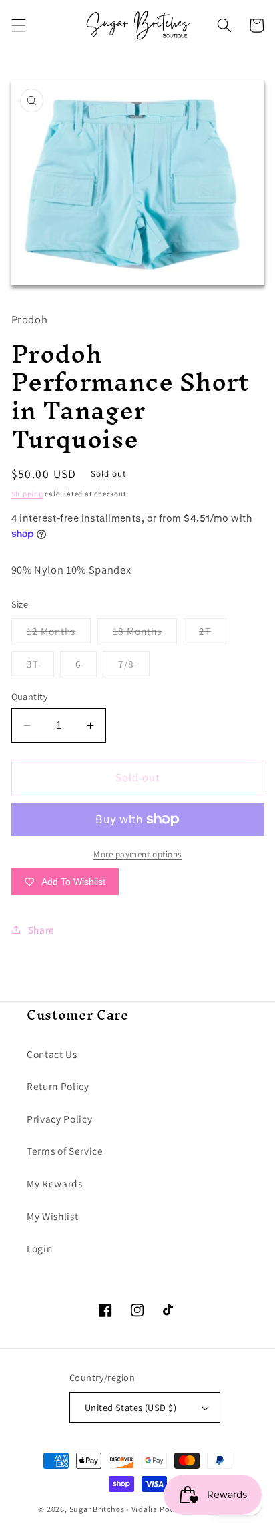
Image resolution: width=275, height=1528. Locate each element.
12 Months (59, 634)
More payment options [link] (137, 854)
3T (40, 666)
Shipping (27, 493)
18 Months (145, 634)
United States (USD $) (130, 1407)
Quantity (30, 696)
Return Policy (58, 1086)
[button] (18, 25)
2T (212, 634)
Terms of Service (65, 1150)
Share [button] (41, 929)
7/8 (134, 666)
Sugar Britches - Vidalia (113, 1509)
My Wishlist (52, 1216)
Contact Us (52, 1054)
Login (39, 1248)
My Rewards (55, 1183)
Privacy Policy (59, 1118)
